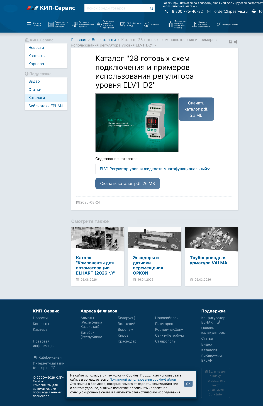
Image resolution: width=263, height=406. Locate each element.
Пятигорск (164, 324)
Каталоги (36, 97)
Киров (123, 335)
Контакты (36, 55)
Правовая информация (44, 343)
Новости (36, 47)
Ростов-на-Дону (169, 329)
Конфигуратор (213, 320)
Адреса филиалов (99, 311)
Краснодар (127, 341)
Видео (34, 81)
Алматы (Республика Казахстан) (91, 322)
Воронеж (125, 329)
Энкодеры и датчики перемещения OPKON (148, 265)
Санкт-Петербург (170, 335)
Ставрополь (165, 341)
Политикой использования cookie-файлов (142, 379)
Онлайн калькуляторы (213, 330)
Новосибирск (167, 318)
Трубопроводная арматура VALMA (208, 260)
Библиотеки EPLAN (45, 106)
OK (188, 384)
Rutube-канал (50, 357)
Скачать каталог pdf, (196, 109)
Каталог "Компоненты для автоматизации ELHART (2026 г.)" (95, 265)
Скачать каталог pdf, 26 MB (127, 183)
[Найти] (151, 8)
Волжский (126, 324)
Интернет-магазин (48, 365)
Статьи (34, 89)
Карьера (36, 64)
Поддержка (213, 311)
